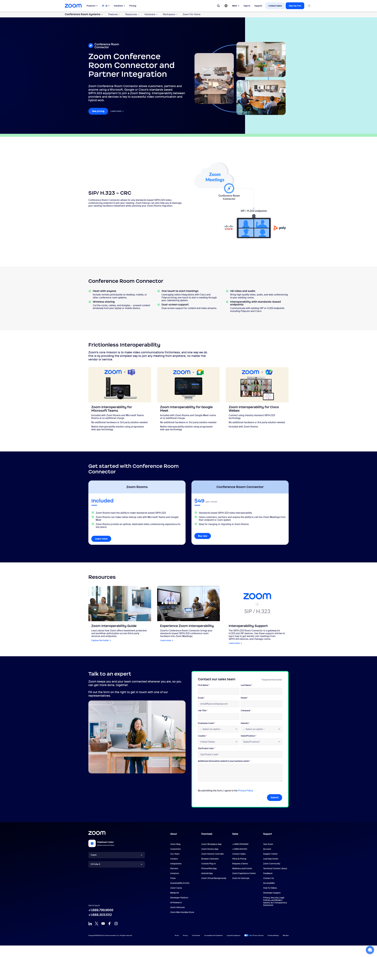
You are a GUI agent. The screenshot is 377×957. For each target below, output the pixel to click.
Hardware (149, 14)
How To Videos (270, 888)
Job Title (202, 710)
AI (106, 5)
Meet (234, 5)
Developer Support (272, 892)
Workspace (169, 14)
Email (201, 698)
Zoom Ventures (177, 907)
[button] (370, 950)
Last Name (246, 685)
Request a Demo (240, 863)
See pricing (100, 111)
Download (206, 833)
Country (202, 736)
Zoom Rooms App (209, 849)
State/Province (248, 736)
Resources (131, 14)
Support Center (270, 854)
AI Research (176, 902)
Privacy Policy (245, 790)
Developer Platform (179, 897)
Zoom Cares (176, 888)
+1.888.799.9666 (100, 910)
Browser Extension (210, 858)
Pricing (132, 5)
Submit (274, 797)
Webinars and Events (242, 868)
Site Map (286, 935)
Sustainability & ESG (179, 883)
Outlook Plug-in (208, 863)
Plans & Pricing (239, 858)
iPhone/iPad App (209, 868)
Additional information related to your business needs (224, 761)
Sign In (247, 5)
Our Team (175, 854)
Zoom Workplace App (211, 844)
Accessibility (269, 883)
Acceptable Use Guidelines (213, 935)
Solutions (118, 5)
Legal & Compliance (233, 935)
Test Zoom (268, 844)
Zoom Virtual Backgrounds (213, 878)
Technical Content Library (275, 868)
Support (258, 5)
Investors (174, 873)
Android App (207, 873)
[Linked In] (90, 923)
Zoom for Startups (240, 878)
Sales (235, 833)
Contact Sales (275, 5)
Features (113, 14)
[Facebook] (109, 923)
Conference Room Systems (82, 14)
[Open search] (218, 6)
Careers (174, 858)
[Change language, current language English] (226, 5)
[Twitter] (96, 923)
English (94, 855)
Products (91, 5)
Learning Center (270, 858)
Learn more (117, 111)
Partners (174, 868)
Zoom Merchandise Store (182, 912)
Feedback (267, 873)
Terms (177, 935)
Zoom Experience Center (244, 873)
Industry (245, 723)
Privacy (185, 935)
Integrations (176, 863)
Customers (175, 849)
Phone (244, 698)
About (173, 833)
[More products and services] (309, 6)
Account (267, 849)
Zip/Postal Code (206, 748)
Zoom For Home (191, 14)
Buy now (202, 536)
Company (246, 710)
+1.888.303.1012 (100, 915)
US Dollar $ (95, 864)
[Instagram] (116, 923)
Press (173, 878)
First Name (204, 685)
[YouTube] (103, 923)
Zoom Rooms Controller (212, 854)
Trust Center (196, 935)
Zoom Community (271, 863)
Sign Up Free (295, 5)
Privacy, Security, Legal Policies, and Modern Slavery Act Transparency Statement (275, 901)
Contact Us (268, 878)
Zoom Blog (175, 844)
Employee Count (206, 723)
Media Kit (174, 892)
